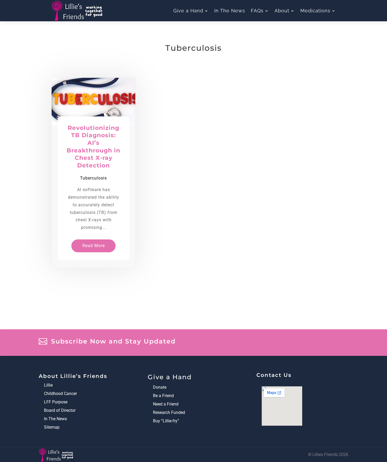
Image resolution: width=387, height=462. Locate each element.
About (282, 11)
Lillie (48, 385)
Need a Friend (165, 404)
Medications (315, 11)
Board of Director (60, 410)
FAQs (257, 11)
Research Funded (169, 412)
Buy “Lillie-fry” (166, 420)
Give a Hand (188, 11)
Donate (159, 387)
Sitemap (51, 427)
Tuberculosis (93, 178)
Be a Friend (163, 395)
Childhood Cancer (60, 393)
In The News (229, 11)
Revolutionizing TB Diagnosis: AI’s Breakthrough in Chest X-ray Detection (93, 146)
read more (93, 245)
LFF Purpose (55, 401)
